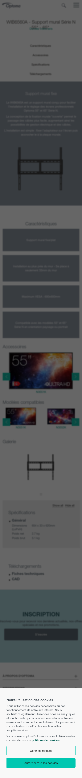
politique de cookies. (46, 740)
